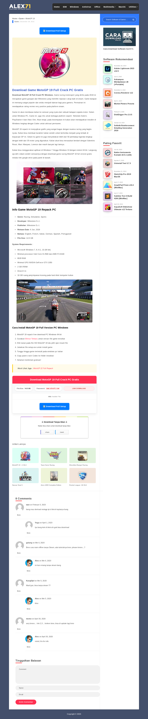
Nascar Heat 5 (17, 485)
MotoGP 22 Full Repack (43, 368)
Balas (19, 515)
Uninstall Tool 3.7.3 (122, 163)
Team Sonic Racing (48, 465)
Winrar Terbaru (31, 339)
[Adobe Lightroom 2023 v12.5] (107, 68)
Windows (74, 7)
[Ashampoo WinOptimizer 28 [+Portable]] (107, 79)
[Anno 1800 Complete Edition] (54, 475)
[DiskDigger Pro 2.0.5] (107, 114)
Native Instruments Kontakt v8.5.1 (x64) (123, 153)
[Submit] (133, 19)
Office (97, 7)
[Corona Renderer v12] (107, 92)
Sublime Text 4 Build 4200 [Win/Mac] (123, 197)
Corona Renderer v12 (123, 93)
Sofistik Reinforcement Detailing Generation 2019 (124, 128)
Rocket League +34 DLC (78, 485)
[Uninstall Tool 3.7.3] (107, 163)
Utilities (132, 7)
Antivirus (86, 7)
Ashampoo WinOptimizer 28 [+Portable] (121, 82)
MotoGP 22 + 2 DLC (19, 465)
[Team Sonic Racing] (54, 455)
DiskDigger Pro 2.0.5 (123, 115)
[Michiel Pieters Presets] (107, 103)
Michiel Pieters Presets (124, 104)
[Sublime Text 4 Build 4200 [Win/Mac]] (107, 196)
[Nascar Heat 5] (25, 475)
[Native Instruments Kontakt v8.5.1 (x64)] (107, 152)
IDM (65, 7)
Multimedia (108, 7)
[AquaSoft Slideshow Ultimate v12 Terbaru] (107, 207)
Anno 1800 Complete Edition (51, 485)
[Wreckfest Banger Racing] (82, 455)
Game (21, 18)
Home (57, 7)
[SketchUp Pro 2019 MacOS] (107, 174)
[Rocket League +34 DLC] (82, 475)
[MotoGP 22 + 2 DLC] (25, 455)
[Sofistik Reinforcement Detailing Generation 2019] (107, 125)
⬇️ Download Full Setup (54, 31)
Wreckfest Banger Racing (78, 465)
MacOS (122, 7)
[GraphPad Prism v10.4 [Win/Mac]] (107, 185)
